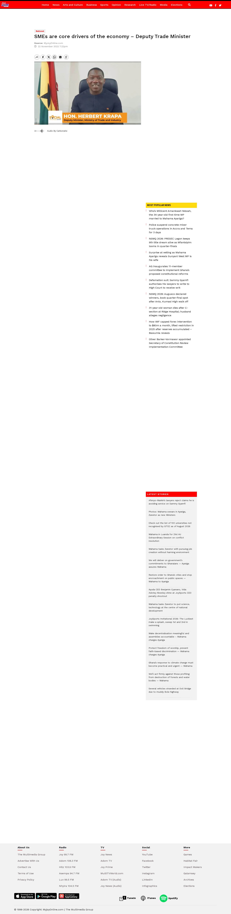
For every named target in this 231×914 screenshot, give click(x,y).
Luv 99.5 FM (66, 879)
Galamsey (189, 873)
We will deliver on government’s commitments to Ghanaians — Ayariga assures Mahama (169, 565)
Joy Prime (107, 867)
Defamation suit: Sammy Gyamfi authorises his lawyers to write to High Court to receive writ (169, 284)
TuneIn (131, 898)
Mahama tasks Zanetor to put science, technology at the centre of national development (169, 609)
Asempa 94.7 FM (69, 873)
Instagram (148, 873)
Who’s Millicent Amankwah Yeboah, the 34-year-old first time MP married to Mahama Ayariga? (170, 214)
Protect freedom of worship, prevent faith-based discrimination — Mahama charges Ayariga (169, 653)
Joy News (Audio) (111, 885)
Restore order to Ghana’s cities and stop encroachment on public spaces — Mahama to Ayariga (170, 580)
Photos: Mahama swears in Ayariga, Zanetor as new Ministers (167, 515)
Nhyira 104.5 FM (69, 885)
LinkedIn (147, 879)
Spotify (173, 898)
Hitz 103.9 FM (67, 867)
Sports (104, 4)
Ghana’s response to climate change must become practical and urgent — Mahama (171, 665)
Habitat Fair (191, 860)
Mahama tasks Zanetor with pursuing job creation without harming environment (170, 552)
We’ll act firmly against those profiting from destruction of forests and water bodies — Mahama (169, 679)
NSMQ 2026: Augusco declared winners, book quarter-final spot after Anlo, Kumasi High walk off (168, 297)
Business (91, 4)
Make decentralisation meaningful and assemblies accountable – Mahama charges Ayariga (169, 638)
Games (188, 854)
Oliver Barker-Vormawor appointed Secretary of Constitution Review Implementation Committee (170, 343)
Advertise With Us (28, 860)
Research (130, 4)
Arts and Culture (73, 4)
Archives (189, 879)
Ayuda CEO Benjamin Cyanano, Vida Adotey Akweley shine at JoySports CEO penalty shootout (170, 594)
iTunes (151, 898)
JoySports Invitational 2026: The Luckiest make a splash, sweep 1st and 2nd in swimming (171, 623)
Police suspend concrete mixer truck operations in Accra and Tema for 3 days (171, 228)
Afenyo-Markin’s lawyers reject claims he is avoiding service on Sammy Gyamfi (171, 503)
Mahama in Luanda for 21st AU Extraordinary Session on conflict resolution (166, 539)
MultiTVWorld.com (112, 873)
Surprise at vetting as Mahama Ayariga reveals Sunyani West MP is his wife (170, 256)
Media (163, 4)
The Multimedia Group (31, 854)
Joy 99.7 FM (66, 854)
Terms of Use (26, 873)
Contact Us (24, 867)
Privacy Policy (26, 879)
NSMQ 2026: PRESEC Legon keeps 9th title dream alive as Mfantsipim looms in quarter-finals (170, 242)
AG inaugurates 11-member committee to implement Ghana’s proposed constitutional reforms (169, 270)
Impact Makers (193, 867)
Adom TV (106, 860)
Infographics (149, 885)
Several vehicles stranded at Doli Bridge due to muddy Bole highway (170, 691)
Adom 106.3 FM (68, 860)
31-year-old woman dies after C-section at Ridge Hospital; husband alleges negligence (170, 311)
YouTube (147, 854)
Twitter (146, 867)
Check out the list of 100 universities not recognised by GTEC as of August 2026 (170, 526)
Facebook (148, 860)
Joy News (106, 854)
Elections (176, 4)
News (55, 4)
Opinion (116, 4)
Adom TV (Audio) (111, 879)
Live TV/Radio (147, 4)
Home (45, 4)
